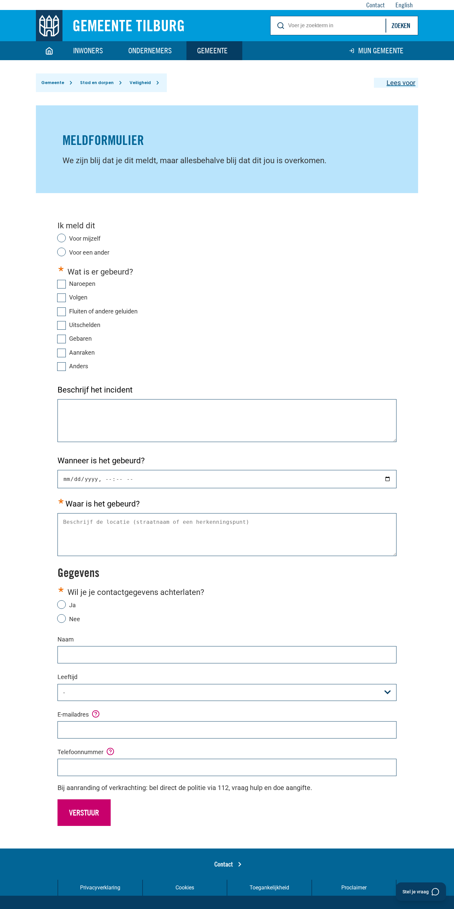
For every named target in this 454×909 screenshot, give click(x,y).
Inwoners (88, 50)
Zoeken (401, 25)
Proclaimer (354, 887)
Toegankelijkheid (269, 887)
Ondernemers (150, 50)
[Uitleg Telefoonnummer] (110, 751)
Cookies (184, 887)
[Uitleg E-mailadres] (96, 714)
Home (49, 50)
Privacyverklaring (100, 887)
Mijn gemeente (380, 50)
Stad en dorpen (97, 82)
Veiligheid (140, 82)
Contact (223, 864)
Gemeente (212, 50)
